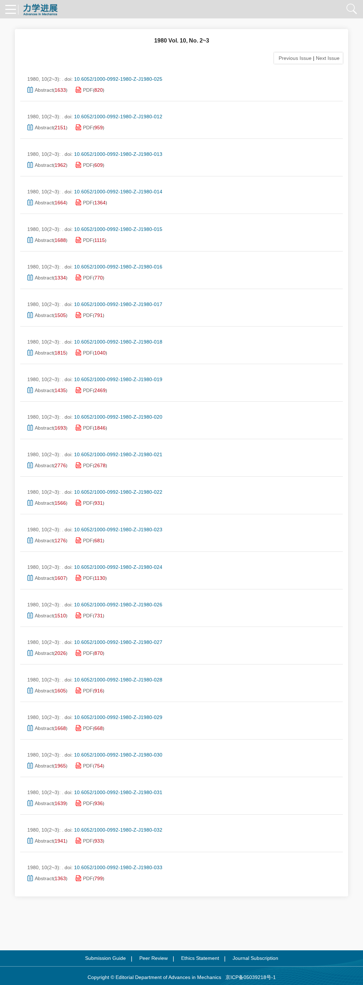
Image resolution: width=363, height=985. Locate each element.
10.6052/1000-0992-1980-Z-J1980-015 (118, 229)
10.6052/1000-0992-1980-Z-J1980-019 (118, 379)
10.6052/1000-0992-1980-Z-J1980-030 (118, 755)
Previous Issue (294, 58)
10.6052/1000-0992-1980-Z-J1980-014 (118, 191)
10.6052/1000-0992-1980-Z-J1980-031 (118, 792)
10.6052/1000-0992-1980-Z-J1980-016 (118, 267)
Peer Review (153, 958)
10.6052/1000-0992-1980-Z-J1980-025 (118, 79)
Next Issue (328, 58)
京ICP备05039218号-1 (248, 977)
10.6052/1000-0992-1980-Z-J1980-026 (118, 604)
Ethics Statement (200, 958)
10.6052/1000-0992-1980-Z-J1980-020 (118, 417)
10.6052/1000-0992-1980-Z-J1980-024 (118, 567)
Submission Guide (105, 958)
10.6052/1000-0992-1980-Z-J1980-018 (118, 342)
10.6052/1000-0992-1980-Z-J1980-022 (118, 492)
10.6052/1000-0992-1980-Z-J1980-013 (118, 154)
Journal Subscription (255, 958)
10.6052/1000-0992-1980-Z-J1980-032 (118, 830)
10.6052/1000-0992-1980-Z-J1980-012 (118, 116)
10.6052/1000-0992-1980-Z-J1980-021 (118, 454)
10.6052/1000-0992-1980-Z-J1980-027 (118, 642)
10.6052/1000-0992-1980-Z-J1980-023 (118, 529)
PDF (88, 90)
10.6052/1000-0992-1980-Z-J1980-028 (118, 680)
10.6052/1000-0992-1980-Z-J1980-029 (118, 717)
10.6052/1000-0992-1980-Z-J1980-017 (118, 304)
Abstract (44, 90)
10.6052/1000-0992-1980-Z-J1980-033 (118, 867)
